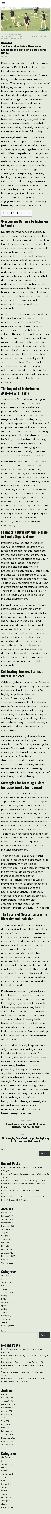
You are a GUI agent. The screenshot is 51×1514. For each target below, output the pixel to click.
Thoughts (5, 1319)
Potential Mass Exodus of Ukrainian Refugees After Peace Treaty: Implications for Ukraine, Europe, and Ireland (23, 1183)
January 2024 (7, 1253)
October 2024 (7, 1229)
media (4, 1289)
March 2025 (6, 1213)
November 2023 (8, 1259)
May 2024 (5, 1243)
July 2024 (5, 1236)
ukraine (4, 1322)
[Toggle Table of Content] (27, 213)
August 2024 (6, 1233)
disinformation (7, 1275)
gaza (3, 1279)
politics (4, 1309)
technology (6, 1316)
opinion (4, 1306)
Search (4, 1149)
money (4, 1296)
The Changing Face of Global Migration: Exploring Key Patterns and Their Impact (25, 1140)
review (4, 1312)
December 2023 (8, 1256)
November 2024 (8, 1226)
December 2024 (8, 1223)
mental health (7, 1292)
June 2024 (5, 1239)
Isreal (3, 1285)
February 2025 (7, 1216)
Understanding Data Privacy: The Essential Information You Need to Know (26, 1125)
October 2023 (7, 1263)
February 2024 (7, 1249)
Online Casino (7, 1302)
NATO (3, 1299)
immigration (6, 1282)
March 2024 (6, 1246)
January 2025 (7, 1219)
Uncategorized (6, 42)
